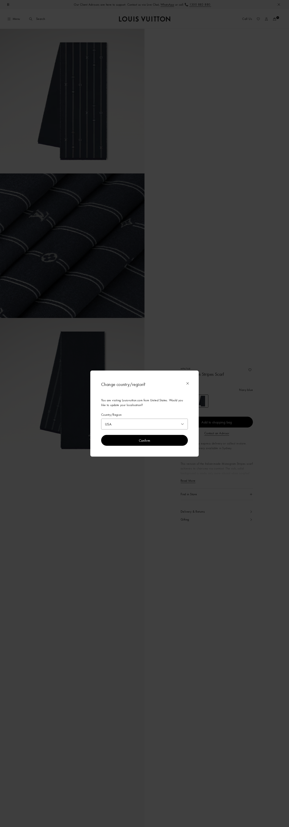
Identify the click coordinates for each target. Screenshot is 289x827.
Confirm (144, 440)
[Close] (187, 383)
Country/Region (111, 415)
